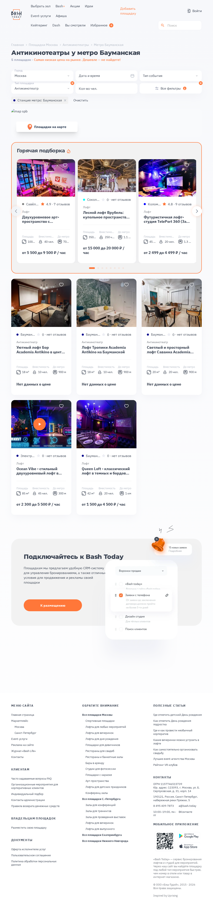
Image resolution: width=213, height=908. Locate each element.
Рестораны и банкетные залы (104, 757)
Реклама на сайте (22, 745)
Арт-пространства (97, 781)
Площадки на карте (50, 127)
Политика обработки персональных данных (34, 863)
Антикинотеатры (76, 45)
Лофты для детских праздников (105, 787)
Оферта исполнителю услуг (28, 849)
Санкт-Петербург (25, 733)
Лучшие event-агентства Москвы (174, 759)
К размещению (52, 605)
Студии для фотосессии (100, 769)
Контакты (17, 757)
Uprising (173, 895)
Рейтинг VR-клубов (165, 765)
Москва (19, 727)
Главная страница (22, 715)
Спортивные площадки (100, 721)
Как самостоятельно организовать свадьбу (175, 751)
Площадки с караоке (98, 775)
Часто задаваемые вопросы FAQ (31, 778)
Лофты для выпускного (100, 829)
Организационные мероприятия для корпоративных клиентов (34, 786)
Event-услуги (19, 739)
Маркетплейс (19, 721)
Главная (17, 45)
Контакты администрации (28, 800)
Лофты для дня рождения (101, 739)
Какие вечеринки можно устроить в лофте (176, 741)
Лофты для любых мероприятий (105, 727)
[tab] (92, 268)
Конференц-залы (96, 793)
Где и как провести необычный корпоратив (172, 732)
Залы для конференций (100, 805)
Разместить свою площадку (28, 827)
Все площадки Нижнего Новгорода (105, 841)
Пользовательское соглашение (31, 855)
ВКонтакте (185, 812)
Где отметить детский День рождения (177, 715)
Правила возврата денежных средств (35, 806)
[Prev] (16, 211)
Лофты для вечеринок (99, 733)
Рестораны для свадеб (99, 751)
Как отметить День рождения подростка (172, 722)
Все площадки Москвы (97, 715)
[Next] (197, 211)
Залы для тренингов (98, 811)
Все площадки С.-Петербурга (101, 799)
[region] (106, 211)
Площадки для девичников (102, 745)
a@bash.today (187, 806)
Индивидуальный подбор (27, 794)
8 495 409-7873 (163, 806)
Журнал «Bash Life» (23, 751)
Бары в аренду (94, 763)
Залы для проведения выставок (105, 817)
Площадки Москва (43, 45)
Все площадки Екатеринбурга (102, 835)
